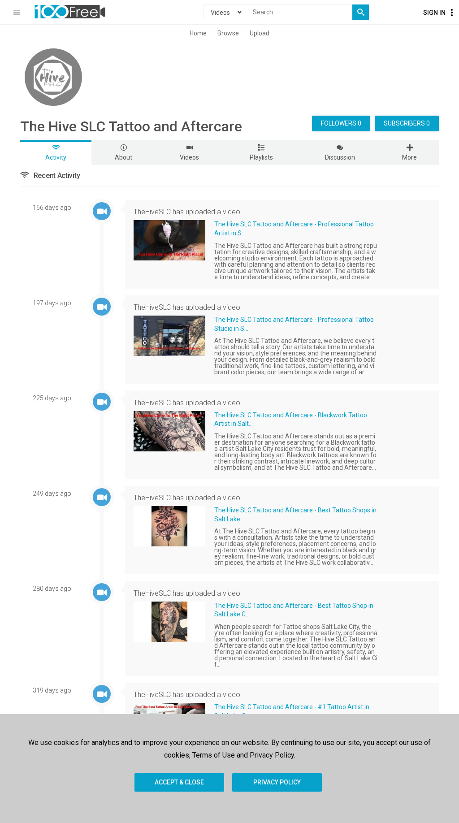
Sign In (434, 12)
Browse (228, 33)
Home (198, 33)
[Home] (70, 11)
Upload (259, 33)
